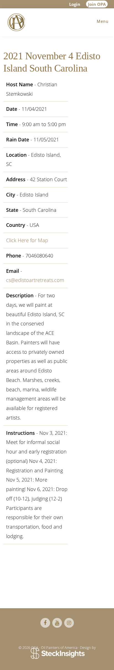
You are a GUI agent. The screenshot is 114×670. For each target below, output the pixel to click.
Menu (102, 21)
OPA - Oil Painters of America (15, 22)
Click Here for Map (27, 240)
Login (74, 4)
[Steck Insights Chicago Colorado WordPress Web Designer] (57, 653)
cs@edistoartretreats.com (35, 280)
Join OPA (97, 4)
